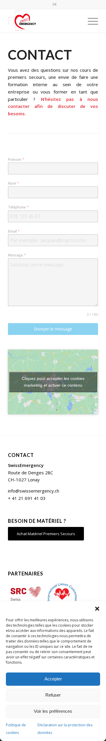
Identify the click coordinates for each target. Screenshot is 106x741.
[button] (97, 609)
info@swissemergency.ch (33, 491)
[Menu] (90, 21)
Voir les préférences (53, 711)
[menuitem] (54, 4)
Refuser (53, 694)
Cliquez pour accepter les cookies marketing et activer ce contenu (53, 382)
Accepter (53, 678)
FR (55, 4)
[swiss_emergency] (44, 21)
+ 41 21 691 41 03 (27, 498)
